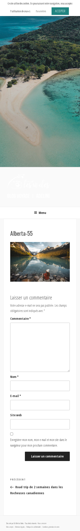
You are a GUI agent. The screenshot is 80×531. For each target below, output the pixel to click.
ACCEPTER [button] (60, 11)
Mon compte (9, 527)
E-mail (15, 396)
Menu (42, 213)
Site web (16, 415)
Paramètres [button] (41, 11)
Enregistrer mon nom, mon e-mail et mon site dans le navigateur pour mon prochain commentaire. (38, 442)
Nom (14, 377)
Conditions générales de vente (50, 527)
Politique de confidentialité (33, 527)
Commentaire (20, 318)
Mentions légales (20, 527)
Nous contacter (42, 523)
